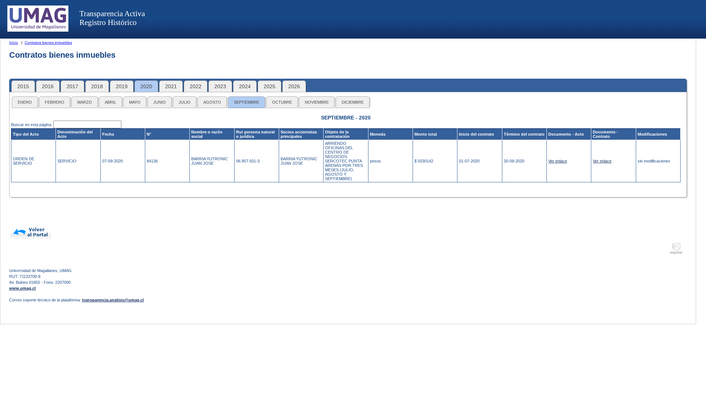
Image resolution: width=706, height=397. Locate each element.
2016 (48, 86)
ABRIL (110, 102)
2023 (220, 86)
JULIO (184, 102)
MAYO (134, 102)
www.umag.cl (22, 288)
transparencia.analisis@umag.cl (113, 300)
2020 (146, 86)
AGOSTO (212, 102)
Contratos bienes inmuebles (48, 42)
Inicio (13, 42)
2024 (245, 86)
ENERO (25, 102)
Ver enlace (557, 161)
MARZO (84, 102)
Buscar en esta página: (32, 124)
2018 (97, 86)
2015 (23, 86)
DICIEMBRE (353, 102)
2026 (294, 86)
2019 (122, 86)
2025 (269, 86)
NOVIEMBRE (317, 102)
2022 (196, 86)
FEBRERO (54, 102)
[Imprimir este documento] (676, 253)
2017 (72, 86)
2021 (171, 86)
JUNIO (159, 102)
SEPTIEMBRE (246, 102)
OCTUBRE (282, 102)
